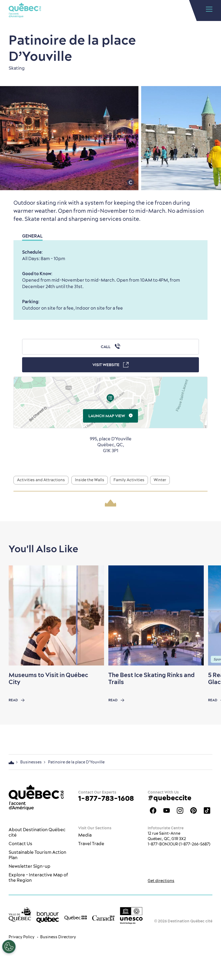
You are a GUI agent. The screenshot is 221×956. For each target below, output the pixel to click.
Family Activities (128, 479)
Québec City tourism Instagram (180, 810)
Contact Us (20, 843)
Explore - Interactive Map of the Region (38, 877)
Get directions (161, 880)
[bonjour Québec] (47, 917)
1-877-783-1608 (106, 798)
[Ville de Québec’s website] (20, 914)
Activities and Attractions (41, 479)
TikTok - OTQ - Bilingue (207, 810)
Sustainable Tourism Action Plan (37, 854)
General (32, 236)
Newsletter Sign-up (29, 866)
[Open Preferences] (9, 946)
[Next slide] (206, 615)
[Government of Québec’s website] (75, 917)
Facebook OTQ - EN (153, 810)
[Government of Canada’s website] (103, 917)
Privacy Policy (21, 936)
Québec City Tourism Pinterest (193, 810)
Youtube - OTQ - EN (166, 810)
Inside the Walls (89, 479)
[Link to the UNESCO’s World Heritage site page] (131, 915)
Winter (160, 479)
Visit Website (105, 364)
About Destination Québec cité (37, 832)
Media (85, 835)
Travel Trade (91, 843)
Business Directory (58, 936)
